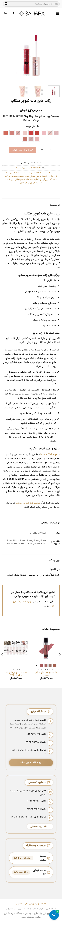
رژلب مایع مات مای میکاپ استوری (46, 674)
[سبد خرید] (5, 13)
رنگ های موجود (33, 126)
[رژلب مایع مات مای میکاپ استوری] (46, 648)
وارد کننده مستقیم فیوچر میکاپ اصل (24, 181)
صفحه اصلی (51, 908)
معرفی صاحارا (38, 908)
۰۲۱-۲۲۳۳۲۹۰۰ (33, 801)
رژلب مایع (20, 168)
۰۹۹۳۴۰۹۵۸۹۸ (32, 742)
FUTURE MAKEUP (33, 168)
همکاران (21, 908)
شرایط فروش (11, 908)
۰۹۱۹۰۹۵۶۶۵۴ (32, 809)
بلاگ (29, 908)
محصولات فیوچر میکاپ (28, 503)
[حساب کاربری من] (13, 13)
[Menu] (58, 13)
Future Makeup (48, 454)
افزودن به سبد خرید (22, 150)
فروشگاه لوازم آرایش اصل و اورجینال (41, 179)
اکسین (19, 904)
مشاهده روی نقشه (29, 762)
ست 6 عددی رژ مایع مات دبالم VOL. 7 (16, 674)
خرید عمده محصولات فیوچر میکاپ (18, 173)
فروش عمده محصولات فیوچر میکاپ (20, 176)
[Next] (54, 54)
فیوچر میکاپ (20, 179)
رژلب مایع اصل (42, 176)
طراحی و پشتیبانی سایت (34, 904)
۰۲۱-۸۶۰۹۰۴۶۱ (33, 734)
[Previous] (5, 54)
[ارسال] (6, 4)
